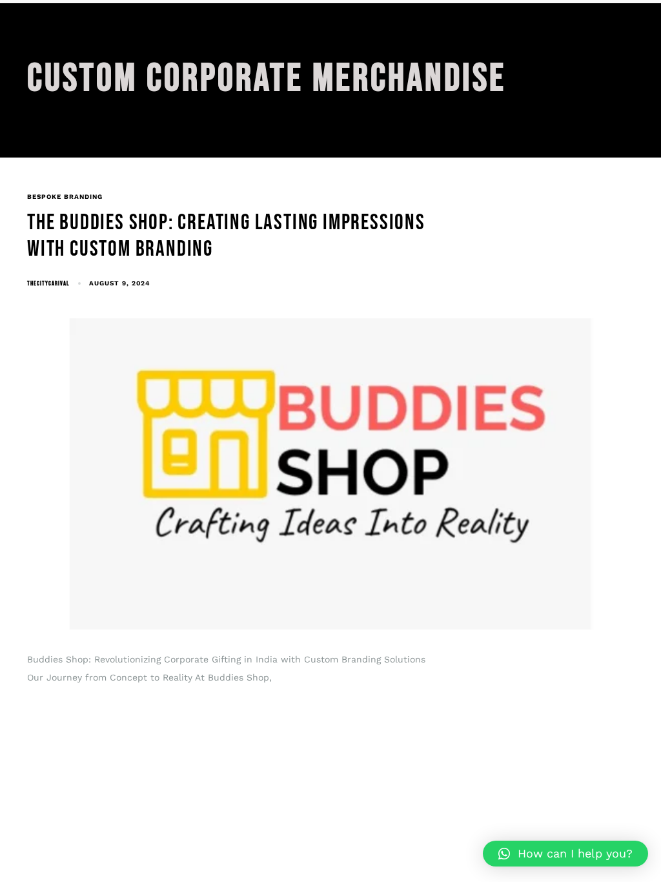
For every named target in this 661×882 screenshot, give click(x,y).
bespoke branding (65, 196)
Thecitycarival (48, 283)
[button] (565, 854)
